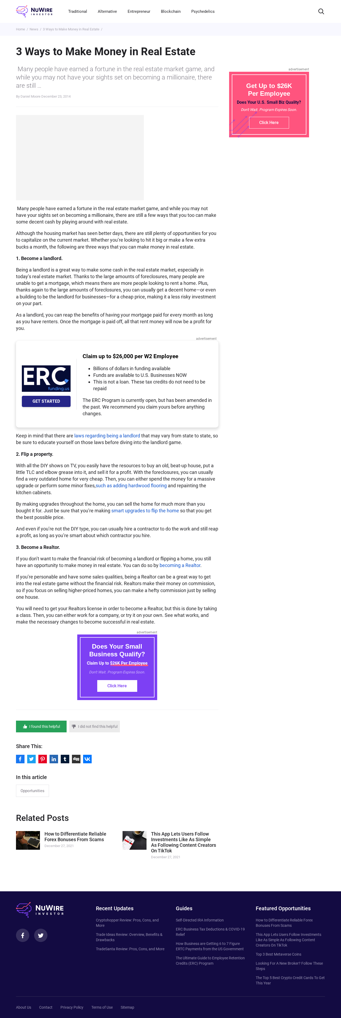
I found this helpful (44, 726)
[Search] (321, 11)
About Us (23, 1007)
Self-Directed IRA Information (200, 920)
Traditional (77, 11)
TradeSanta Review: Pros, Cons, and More (130, 949)
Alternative (107, 11)
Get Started (46, 401)
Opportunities (32, 790)
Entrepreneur (139, 11)
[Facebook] (22, 935)
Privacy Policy (71, 1007)
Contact (45, 1007)
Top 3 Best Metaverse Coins (278, 954)
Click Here (117, 685)
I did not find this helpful (97, 726)
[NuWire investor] (34, 11)
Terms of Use (102, 1007)
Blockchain (171, 11)
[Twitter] (40, 935)
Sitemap (127, 1007)
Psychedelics (203, 11)
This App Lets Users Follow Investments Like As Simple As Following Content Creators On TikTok (288, 939)
